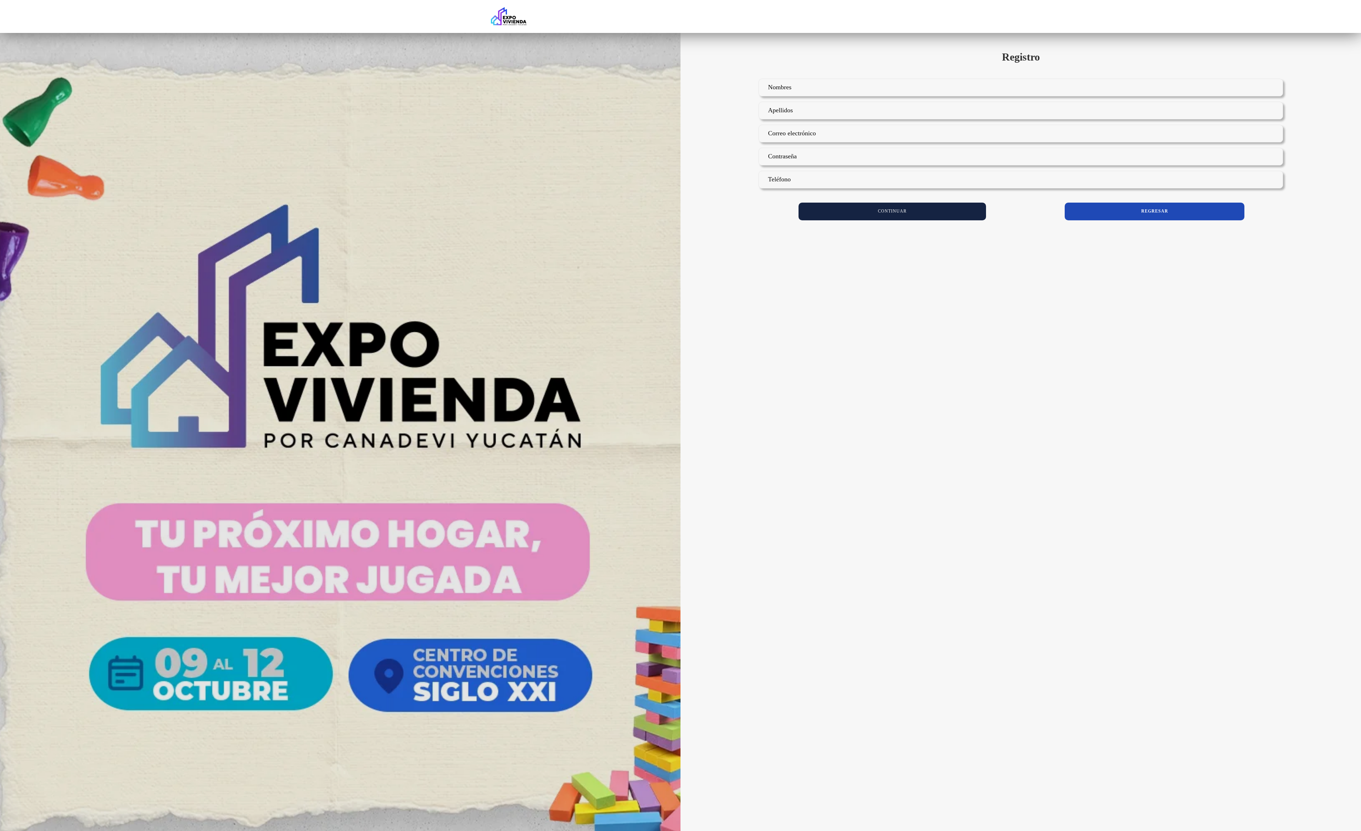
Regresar (1154, 211)
